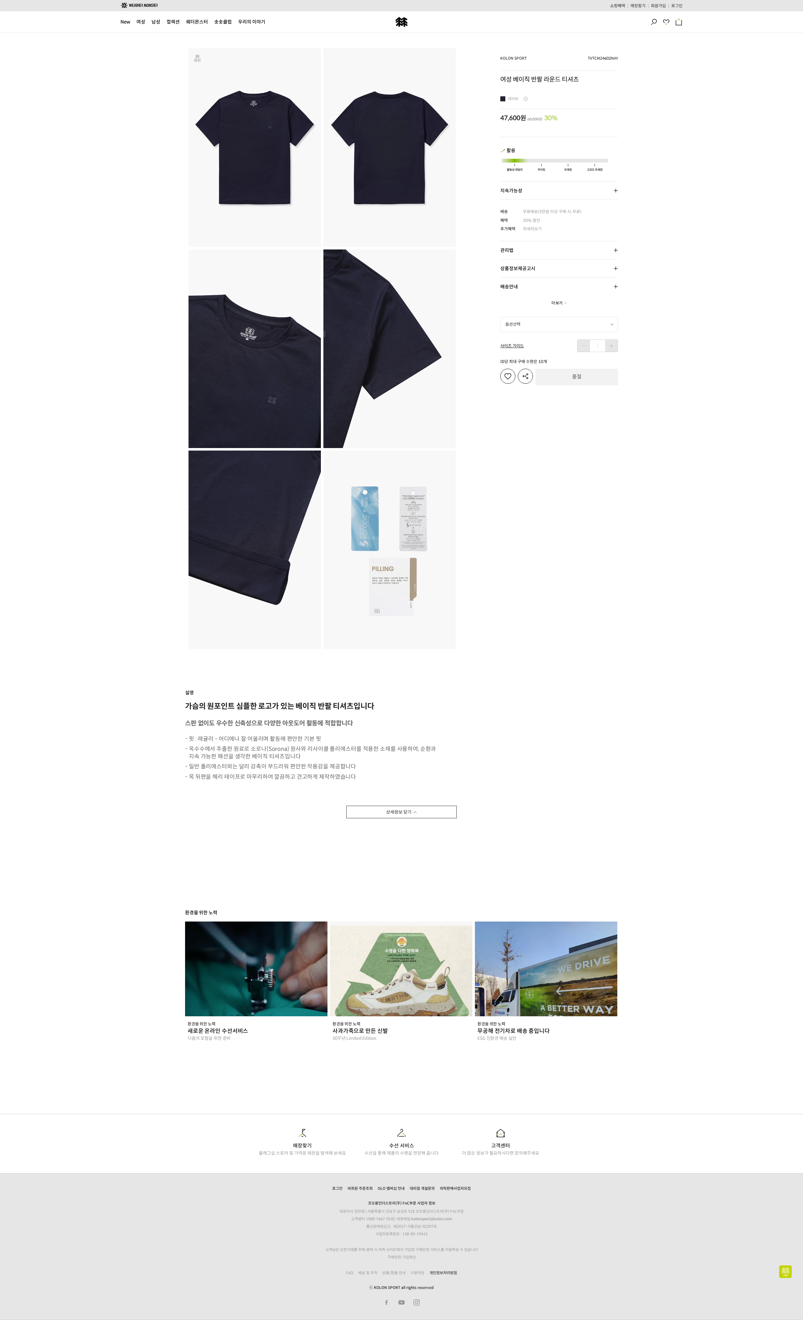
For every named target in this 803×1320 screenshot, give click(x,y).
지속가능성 (511, 191)
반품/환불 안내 (394, 1272)
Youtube (401, 1302)
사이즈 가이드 (512, 346)
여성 (140, 22)
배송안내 (509, 287)
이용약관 (417, 1272)
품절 (577, 376)
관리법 (506, 250)
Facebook (386, 1302)
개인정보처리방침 (443, 1272)
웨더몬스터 (197, 22)
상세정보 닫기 (399, 812)
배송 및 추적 (367, 1272)
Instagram (417, 1302)
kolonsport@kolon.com (431, 1218)
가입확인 (409, 1257)
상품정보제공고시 (517, 268)
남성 (156, 22)
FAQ (349, 1272)
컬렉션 (173, 22)
